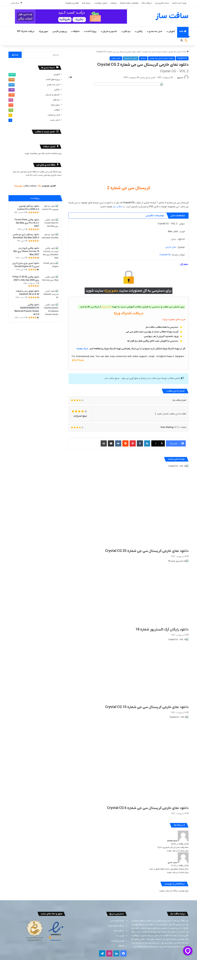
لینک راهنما (82, 348)
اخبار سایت (55, 120)
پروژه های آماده (53, 79)
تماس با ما (120, 935)
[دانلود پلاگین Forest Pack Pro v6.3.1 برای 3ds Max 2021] (49, 224)
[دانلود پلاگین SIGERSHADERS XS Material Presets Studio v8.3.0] (49, 309)
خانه (181, 31)
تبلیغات (113, 3)
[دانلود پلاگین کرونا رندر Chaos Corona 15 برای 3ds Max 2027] (49, 253)
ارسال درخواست (100, 3)
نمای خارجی (116, 58)
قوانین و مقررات (71, 3)
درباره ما (87, 3)
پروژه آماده (91, 31)
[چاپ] (104, 443)
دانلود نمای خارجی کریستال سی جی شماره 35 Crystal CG (147, 551)
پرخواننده (35, 198)
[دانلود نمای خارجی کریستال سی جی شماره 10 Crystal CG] (128, 671)
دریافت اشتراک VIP (25, 31)
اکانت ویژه (106, 306)
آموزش (171, 31)
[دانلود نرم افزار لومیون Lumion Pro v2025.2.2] (49, 210)
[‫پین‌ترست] (133, 443)
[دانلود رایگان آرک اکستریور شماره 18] (128, 593)
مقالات (57, 110)
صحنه (143, 58)
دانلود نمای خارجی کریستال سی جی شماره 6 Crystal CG (148, 808)
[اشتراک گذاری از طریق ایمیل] (111, 443)
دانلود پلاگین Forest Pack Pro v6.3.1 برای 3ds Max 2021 (27, 223)
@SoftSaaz (78, 360)
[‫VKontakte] (118, 443)
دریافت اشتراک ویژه (116, 925)
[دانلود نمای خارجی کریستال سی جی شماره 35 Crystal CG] (128, 506)
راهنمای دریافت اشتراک (129, 3)
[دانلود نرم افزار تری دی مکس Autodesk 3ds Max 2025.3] (49, 238)
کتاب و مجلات (54, 115)
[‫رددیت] (125, 443)
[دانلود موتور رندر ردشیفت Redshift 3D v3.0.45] (49, 295)
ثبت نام (33, 175)
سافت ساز (118, 206)
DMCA (121, 946)
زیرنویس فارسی (59, 31)
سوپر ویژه (43, 31)
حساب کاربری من (162, 3)
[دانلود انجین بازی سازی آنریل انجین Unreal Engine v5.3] (49, 267)
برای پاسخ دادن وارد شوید (178, 850)
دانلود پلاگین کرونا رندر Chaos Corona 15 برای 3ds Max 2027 (26, 251)
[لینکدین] (147, 443)
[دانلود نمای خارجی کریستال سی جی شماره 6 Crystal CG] (128, 761)
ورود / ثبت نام (180, 3)
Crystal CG (182, 58)
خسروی (180, 77)
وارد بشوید (164, 890)
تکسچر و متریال (110, 31)
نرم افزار (127, 31)
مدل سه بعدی (155, 31)
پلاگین (140, 31)
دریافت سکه (147, 3)
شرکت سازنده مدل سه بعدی (155, 51)
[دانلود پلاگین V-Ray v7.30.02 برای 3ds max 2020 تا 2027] (49, 281)
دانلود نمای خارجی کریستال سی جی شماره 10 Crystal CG (147, 707)
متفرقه (76, 31)
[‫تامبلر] (140, 443)
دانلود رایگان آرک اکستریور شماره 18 (162, 629)
